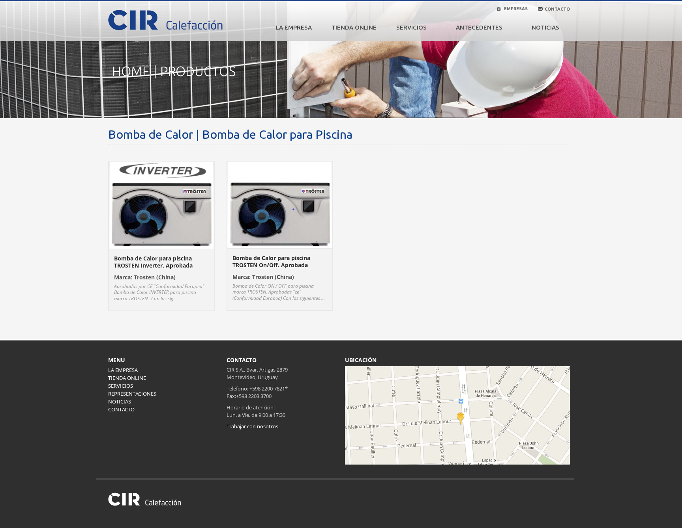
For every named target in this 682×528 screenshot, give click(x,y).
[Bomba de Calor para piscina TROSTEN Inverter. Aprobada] (161, 204)
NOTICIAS (545, 27)
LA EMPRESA (293, 27)
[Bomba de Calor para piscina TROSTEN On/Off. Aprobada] (280, 204)
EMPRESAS (515, 8)
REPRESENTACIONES (132, 393)
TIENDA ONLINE (354, 27)
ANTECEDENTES (479, 27)
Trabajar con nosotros (252, 426)
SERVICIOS (411, 27)
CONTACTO (121, 409)
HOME (131, 71)
